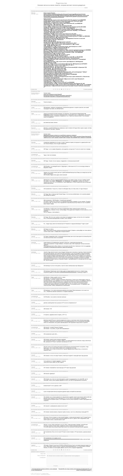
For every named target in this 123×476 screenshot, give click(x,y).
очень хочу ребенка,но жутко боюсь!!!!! (53, 94)
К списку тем (34, 89)
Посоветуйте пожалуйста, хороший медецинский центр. (57, 96)
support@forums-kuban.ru (45, 474)
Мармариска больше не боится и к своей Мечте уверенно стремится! (60, 135)
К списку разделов (88, 89)
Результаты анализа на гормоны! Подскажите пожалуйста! (57, 95)
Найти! (86, 7)
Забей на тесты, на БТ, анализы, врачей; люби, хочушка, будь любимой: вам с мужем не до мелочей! (67, 137)
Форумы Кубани (45, 473)
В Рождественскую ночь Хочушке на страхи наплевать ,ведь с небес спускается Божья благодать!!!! (67, 136)
